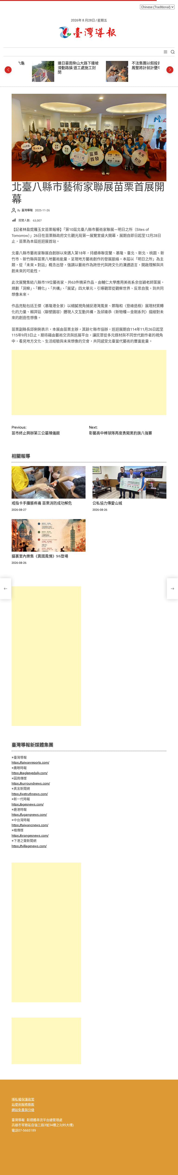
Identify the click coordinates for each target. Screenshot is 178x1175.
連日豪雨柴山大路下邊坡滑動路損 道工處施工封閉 (64, 67)
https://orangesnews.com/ (30, 835)
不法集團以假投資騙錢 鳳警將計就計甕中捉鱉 (136, 65)
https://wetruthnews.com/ (30, 794)
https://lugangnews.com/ (29, 814)
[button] (8, 69)
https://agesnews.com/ (28, 804)
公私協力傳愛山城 (107, 503)
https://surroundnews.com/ (31, 783)
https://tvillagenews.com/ (29, 846)
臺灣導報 (27, 210)
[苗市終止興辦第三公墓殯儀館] (5, 588)
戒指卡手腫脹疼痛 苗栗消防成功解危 (42, 503)
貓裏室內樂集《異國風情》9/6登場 (40, 556)
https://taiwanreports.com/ (30, 762)
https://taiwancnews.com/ (30, 825)
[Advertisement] (89, 382)
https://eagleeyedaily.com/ (30, 773)
